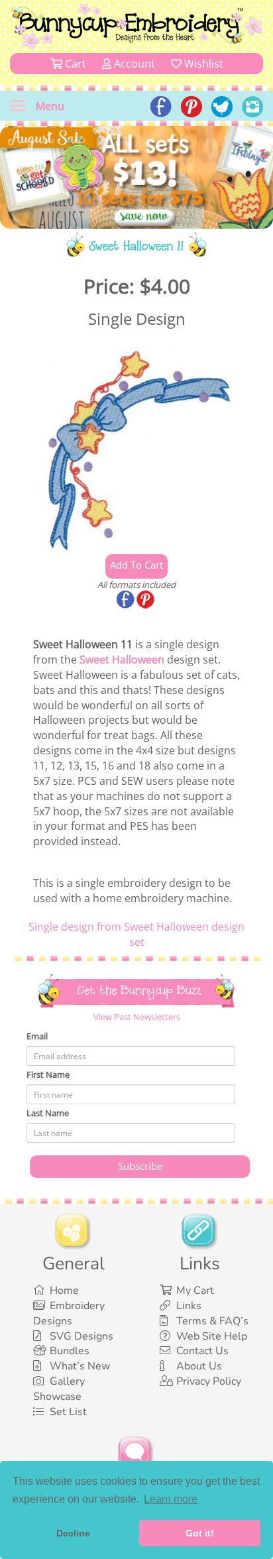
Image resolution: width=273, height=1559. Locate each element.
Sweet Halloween (122, 659)
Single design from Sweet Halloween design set (136, 934)
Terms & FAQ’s (212, 1321)
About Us (199, 1366)
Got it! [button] (200, 1533)
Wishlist (202, 63)
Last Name (48, 1113)
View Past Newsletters (136, 1017)
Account (133, 63)
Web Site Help (211, 1336)
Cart (74, 63)
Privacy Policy (208, 1381)
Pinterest (146, 600)
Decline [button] (73, 1533)
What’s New (80, 1366)
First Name (48, 1074)
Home (64, 1290)
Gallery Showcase (59, 1389)
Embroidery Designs (69, 1313)
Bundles (69, 1351)
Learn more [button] (170, 1499)
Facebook (126, 600)
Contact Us (202, 1351)
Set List (68, 1412)
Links (188, 1306)
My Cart (195, 1290)
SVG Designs (81, 1336)
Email (37, 1036)
